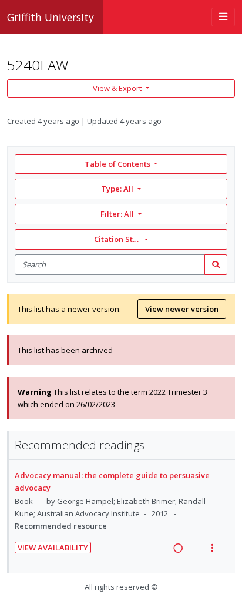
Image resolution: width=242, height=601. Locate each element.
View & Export (117, 88)
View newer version (182, 309)
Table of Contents (117, 164)
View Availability (53, 547)
